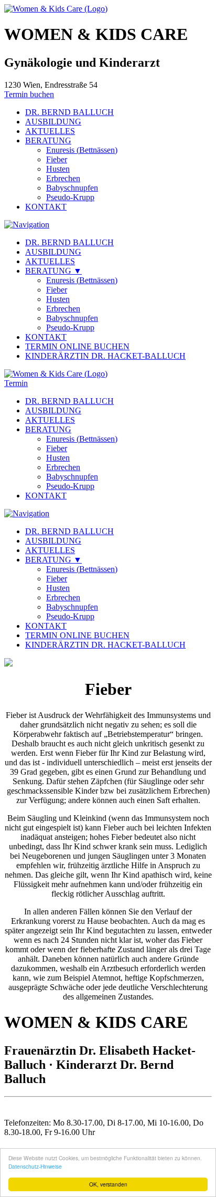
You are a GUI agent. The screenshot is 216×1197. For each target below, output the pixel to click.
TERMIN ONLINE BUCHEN (77, 346)
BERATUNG (48, 140)
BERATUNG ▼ (53, 270)
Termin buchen (29, 94)
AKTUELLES (50, 131)
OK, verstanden (108, 1184)
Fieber (56, 159)
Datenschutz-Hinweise (35, 1166)
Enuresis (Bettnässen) (81, 149)
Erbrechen (63, 178)
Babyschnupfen (72, 187)
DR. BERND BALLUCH (69, 112)
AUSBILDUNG (53, 121)
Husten (58, 168)
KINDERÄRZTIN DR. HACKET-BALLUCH (105, 355)
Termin (16, 383)
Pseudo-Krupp (70, 197)
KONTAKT (46, 206)
